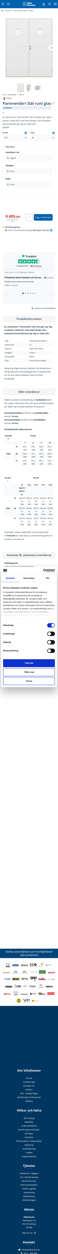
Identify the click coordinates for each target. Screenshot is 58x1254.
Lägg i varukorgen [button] (43, 217)
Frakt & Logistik (29, 1188)
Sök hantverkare (29, 1181)
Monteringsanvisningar (29, 1129)
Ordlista (29, 1089)
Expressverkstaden (29, 1185)
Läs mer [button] (6, 127)
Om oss (29, 1078)
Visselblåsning (29, 1148)
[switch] (51, 634)
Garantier (29, 1137)
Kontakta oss (29, 1085)
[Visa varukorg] (55, 4)
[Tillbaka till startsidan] (29, 4)
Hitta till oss (27, 1233)
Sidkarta (29, 1101)
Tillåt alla (29, 663)
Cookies (29, 1152)
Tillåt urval (29, 672)
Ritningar (29, 1133)
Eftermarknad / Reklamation (29, 1141)
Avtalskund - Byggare (29, 1173)
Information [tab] (29, 578)
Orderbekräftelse (29, 1125)
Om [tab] (47, 578)
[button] (51, 48)
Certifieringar (29, 1082)
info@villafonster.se (31, 1249)
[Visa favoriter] (49, 4)
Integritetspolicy (29, 1156)
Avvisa (29, 681)
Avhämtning (29, 1192)
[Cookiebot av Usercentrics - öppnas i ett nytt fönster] (43, 570)
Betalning (29, 1145)
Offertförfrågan (29, 1200)
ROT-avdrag (29, 1118)
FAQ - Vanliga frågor (29, 1093)
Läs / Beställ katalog (29, 1177)
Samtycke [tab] (10, 578)
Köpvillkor (29, 1122)
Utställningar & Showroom (29, 1097)
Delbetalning (29, 1196)
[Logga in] (44, 4)
